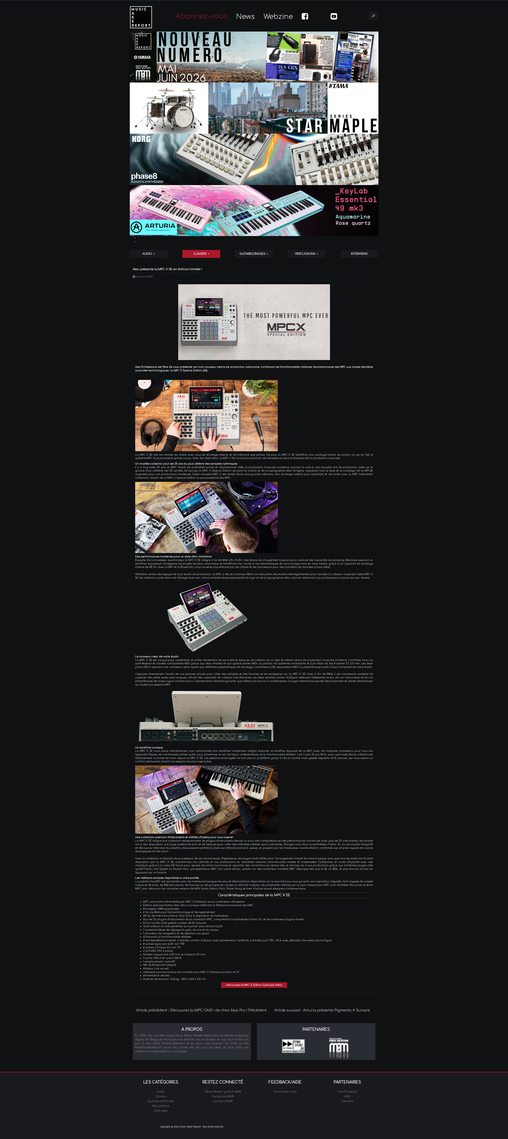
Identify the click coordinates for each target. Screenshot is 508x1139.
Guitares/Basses (253, 253)
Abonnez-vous (201, 16)
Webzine (278, 16)
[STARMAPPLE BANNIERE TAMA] (254, 108)
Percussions (305, 253)
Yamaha (347, 1101)
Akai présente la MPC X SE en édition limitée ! (167, 269)
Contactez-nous (285, 1091)
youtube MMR (223, 1101)
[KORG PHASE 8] (254, 159)
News (245, 16)
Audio (147, 253)
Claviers (200, 253)
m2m (347, 1096)
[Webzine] (254, 57)
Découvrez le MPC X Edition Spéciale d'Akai (254, 985)
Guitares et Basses (161, 1101)
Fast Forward (347, 1091)
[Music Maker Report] (146, 17)
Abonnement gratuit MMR (223, 1091)
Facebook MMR (223, 1096)
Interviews (359, 253)
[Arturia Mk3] (254, 210)
